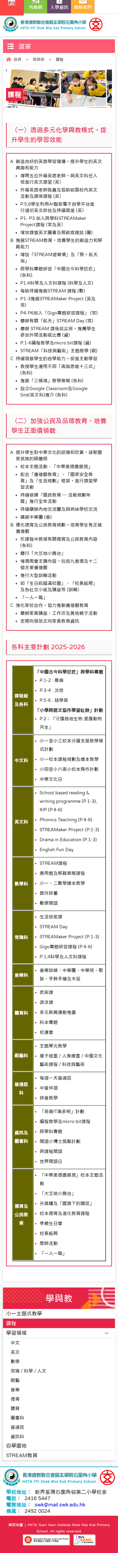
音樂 (15, 1389)
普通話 (17, 1427)
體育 (15, 1408)
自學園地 (16, 1445)
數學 (15, 1361)
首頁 (17, 59)
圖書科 (17, 1417)
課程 (11, 1323)
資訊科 (17, 1436)
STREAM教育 (22, 1455)
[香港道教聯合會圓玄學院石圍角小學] (59, 24)
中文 (15, 1342)
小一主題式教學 (24, 1313)
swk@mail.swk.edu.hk (60, 1504)
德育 (15, 1399)
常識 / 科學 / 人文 (28, 1371)
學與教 (38, 59)
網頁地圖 (15, 1525)
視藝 (15, 1380)
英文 (15, 1352)
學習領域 (16, 1333)
